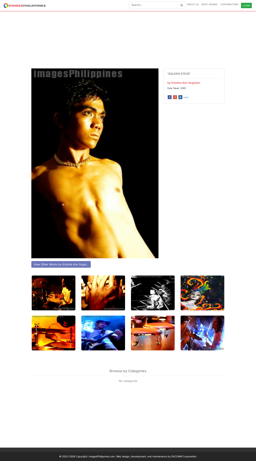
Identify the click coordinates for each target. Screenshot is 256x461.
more (186, 97)
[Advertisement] (128, 40)
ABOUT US (193, 4)
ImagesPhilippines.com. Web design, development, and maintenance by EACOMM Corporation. (143, 456)
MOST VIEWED (209, 4)
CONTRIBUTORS (229, 4)
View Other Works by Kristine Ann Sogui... (61, 264)
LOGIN (246, 5)
